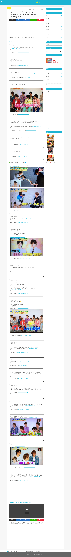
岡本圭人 (47, 23)
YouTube (10, 41)
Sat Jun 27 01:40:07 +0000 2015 (22, 222)
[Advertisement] (26, 28)
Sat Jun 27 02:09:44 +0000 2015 (23, 480)
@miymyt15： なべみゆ (14, 162)
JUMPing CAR (23, 502)
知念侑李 (47, 18)
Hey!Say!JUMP (17, 502)
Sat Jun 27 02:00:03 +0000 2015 (22, 352)
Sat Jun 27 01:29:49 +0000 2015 (23, 52)
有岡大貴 (47, 26)
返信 (11, 210)
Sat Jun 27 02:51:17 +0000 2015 (26, 335)
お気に (18, 210)
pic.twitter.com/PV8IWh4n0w (29, 405)
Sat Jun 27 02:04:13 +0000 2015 (23, 409)
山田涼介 (47, 15)
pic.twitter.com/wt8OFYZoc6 (20, 61)
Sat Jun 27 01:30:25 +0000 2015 (24, 258)
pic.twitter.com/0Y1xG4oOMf (23, 308)
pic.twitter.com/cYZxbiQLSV (25, 218)
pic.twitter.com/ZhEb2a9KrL (33, 348)
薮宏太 (47, 37)
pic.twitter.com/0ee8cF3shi (20, 87)
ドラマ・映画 (48, 84)
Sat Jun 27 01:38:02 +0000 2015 (23, 114)
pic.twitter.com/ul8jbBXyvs (14, 166)
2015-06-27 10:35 (21, 162)
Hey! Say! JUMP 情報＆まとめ (35, 2)
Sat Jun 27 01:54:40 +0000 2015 (23, 378)
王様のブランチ (29, 502)
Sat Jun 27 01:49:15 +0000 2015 (22, 437)
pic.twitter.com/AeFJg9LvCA (15, 48)
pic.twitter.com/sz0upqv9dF (24, 361)
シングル (47, 76)
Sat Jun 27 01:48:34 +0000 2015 (27, 273)
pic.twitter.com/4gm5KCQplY (20, 237)
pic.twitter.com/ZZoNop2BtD (15, 289)
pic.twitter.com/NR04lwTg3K (29, 73)
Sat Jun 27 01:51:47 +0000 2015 (22, 293)
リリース (47, 73)
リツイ (14, 210)
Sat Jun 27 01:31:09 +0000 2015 (28, 77)
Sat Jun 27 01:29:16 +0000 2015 (22, 65)
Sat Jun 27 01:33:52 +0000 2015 (24, 365)
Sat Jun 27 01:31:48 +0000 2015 (24, 156)
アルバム (47, 79)
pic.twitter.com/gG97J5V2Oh (37, 126)
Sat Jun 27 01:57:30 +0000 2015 (31, 130)
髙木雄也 (47, 29)
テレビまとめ (12, 502)
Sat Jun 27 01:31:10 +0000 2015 (29, 467)
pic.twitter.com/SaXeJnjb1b (22, 392)
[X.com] (27, 513)
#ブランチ (12, 237)
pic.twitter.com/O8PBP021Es (34, 476)
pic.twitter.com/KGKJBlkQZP (34, 417)
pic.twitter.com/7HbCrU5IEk (19, 446)
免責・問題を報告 (49, 128)
